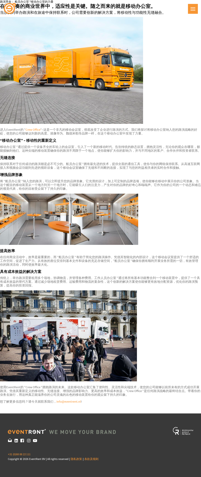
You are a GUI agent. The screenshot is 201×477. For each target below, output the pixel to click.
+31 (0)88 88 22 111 (19, 454)
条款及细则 (91, 459)
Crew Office (33, 129)
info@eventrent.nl (69, 401)
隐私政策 (76, 459)
